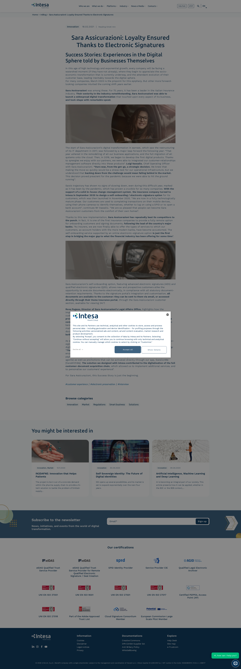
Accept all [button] (128, 350)
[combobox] (167, 314)
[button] (155, 349)
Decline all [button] (77, 349)
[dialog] (120, 334)
